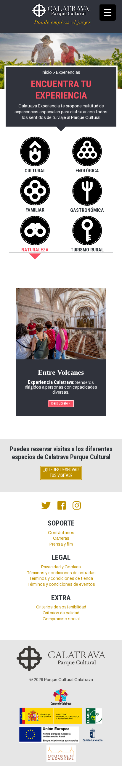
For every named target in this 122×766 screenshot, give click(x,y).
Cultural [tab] (35, 171)
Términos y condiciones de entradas (61, 573)
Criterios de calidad (61, 613)
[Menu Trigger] (107, 12)
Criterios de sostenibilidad (61, 607)
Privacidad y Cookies (61, 567)
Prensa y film (61, 544)
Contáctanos (61, 533)
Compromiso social (61, 619)
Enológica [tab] (87, 171)
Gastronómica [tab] (87, 210)
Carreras (61, 538)
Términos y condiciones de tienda (61, 578)
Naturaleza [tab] (35, 250)
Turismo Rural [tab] (87, 250)
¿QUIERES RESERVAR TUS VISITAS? (61, 472)
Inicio (47, 72)
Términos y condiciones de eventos (61, 584)
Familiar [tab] (34, 210)
